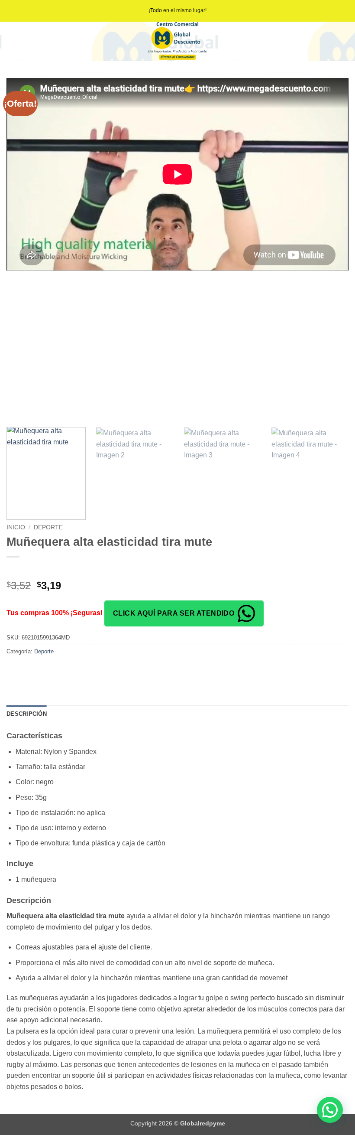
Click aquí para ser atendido (173, 613)
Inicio (15, 527)
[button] (330, 1110)
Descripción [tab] (26, 714)
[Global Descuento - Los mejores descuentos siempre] (177, 41)
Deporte (48, 527)
